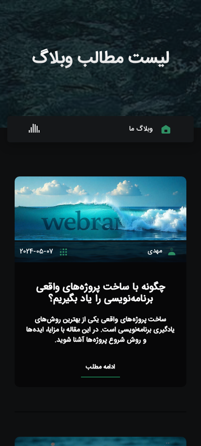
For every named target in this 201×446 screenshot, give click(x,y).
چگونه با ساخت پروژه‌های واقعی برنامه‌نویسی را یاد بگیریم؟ (100, 293)
